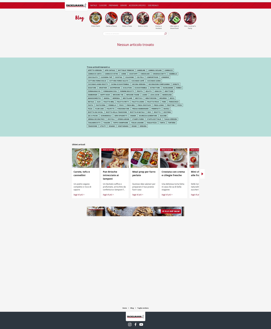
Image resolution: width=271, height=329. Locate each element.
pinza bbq (131, 105)
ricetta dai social (95, 112)
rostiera (167, 112)
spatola (111, 119)
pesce (121, 105)
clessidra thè (106, 77)
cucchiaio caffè (137, 81)
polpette (110, 109)
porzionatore (123, 109)
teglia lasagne (137, 123)
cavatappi (133, 74)
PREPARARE (113, 5)
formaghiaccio (94, 91)
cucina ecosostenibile (120, 84)
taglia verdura (170, 119)
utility (103, 126)
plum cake (99, 109)
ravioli (166, 109)
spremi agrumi (123, 119)
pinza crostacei (144, 105)
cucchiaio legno (154, 81)
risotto (157, 112)
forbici (179, 88)
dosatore (92, 88)
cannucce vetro (111, 74)
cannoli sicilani (155, 70)
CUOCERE (103, 5)
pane (164, 102)
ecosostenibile (141, 88)
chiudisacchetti (159, 74)
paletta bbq (109, 102)
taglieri (106, 123)
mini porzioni (150, 98)
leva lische (154, 95)
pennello (112, 105)
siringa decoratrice (96, 119)
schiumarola (106, 116)
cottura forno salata (118, 81)
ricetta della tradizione (116, 112)
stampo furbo (138, 119)
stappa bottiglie (154, 119)
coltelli (140, 77)
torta (162, 123)
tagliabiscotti (94, 123)
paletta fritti (123, 102)
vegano (112, 126)
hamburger (92, 95)
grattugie (169, 91)
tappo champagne (120, 123)
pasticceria (100, 105)
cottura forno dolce (97, 81)
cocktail (118, 77)
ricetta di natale (137, 112)
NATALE (93, 5)
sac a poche (93, 116)
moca (172, 98)
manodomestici (94, 98)
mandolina (167, 95)
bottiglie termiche (126, 70)
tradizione (92, 126)
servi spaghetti (120, 116)
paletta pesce (153, 102)
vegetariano (123, 126)
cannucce (169, 70)
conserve (165, 77)
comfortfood (152, 77)
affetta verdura (95, 70)
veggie (134, 126)
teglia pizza (152, 123)
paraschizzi (173, 102)
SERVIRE (123, 5)
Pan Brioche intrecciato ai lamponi (111, 175)
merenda (116, 98)
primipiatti (156, 109)
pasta (90, 105)
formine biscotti (127, 91)
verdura (143, 126)
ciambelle (173, 74)
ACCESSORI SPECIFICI (137, 5)
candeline (141, 70)
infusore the (118, 95)
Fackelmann (168, 88)
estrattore (155, 88)
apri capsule (110, 70)
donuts (176, 84)
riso (149, 112)
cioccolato (93, 77)
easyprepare (115, 88)
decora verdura (139, 84)
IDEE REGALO (153, 5)
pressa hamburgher (140, 109)
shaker (133, 116)
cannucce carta (95, 74)
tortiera (171, 123)
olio (99, 102)
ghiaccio (158, 91)
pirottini (170, 105)
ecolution (127, 88)
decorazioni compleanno (159, 84)
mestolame (127, 98)
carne (123, 74)
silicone (163, 116)
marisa (107, 98)
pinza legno (159, 105)
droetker (103, 88)
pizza (179, 105)
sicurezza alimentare (148, 116)
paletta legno (138, 102)
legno (144, 95)
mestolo (138, 98)
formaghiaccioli (110, 91)
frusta (140, 91)
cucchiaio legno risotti (98, 84)
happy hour (105, 95)
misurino (163, 98)
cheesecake (145, 74)
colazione (129, 77)
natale (91, 102)
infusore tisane (132, 95)
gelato (149, 91)
